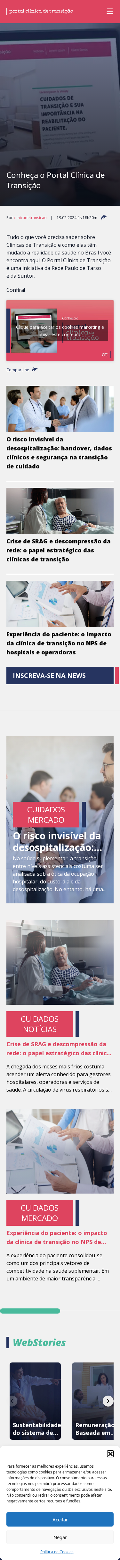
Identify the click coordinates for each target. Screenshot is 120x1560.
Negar (60, 1537)
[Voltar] (11, 1401)
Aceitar (60, 1519)
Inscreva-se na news (49, 675)
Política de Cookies (57, 1552)
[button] (110, 1454)
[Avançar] (108, 1401)
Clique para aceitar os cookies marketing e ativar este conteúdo (60, 330)
